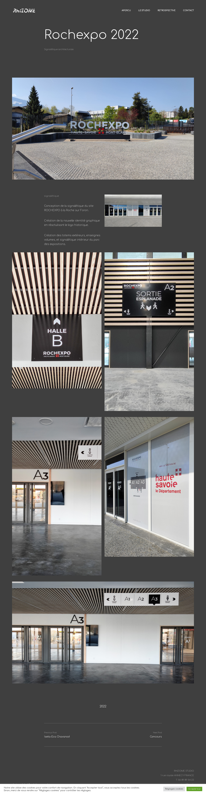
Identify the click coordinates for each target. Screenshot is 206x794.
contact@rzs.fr (185, 784)
